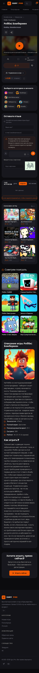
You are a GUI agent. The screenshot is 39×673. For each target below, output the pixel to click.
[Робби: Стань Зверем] (10, 324)
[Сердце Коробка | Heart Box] (28, 281)
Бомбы (23, 106)
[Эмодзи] (25, 154)
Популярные (15, 9)
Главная (4, 9)
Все (32, 206)
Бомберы (23, 93)
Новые (10, 93)
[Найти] (27, 3)
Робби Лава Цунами (8, 313)
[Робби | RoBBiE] (10, 281)
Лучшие (5, 626)
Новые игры (18, 17)
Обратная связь (8, 635)
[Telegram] (4, 664)
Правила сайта (7, 638)
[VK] (8, 664)
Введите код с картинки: (12, 160)
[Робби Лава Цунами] (10, 303)
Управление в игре (14, 73)
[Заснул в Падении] (28, 303)
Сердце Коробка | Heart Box (28, 292)
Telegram (5, 647)
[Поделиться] (11, 32)
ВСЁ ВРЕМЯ (32, 183)
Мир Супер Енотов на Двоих (28, 335)
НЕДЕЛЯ (22, 183)
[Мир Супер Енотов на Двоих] (28, 324)
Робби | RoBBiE (7, 292)
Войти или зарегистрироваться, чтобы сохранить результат (19, 198)
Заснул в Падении (26, 313)
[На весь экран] (18, 59)
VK (3, 651)
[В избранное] (6, 32)
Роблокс (11, 106)
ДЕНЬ (15, 183)
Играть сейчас (21, 573)
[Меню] (4, 3)
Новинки (26, 9)
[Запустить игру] (19, 46)
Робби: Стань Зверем (9, 335)
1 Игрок (25, 102)
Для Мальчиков (13, 97)
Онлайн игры (8, 17)
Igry (17, 3)
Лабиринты (12, 102)
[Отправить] (33, 153)
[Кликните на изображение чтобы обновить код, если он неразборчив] (30, 166)
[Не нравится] (32, 65)
